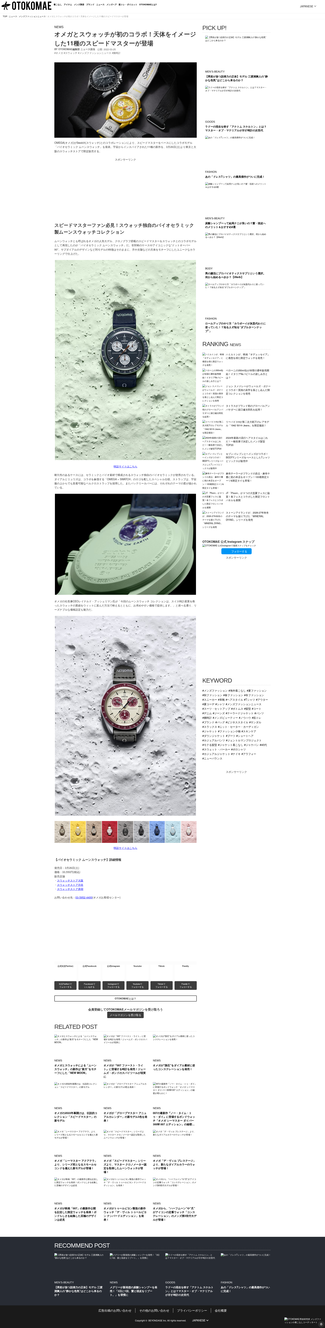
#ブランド (208, 722)
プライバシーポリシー (192, 1310)
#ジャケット (209, 731)
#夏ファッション (257, 690)
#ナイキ (236, 754)
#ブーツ (230, 736)
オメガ (59, 53)
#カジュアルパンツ (213, 740)
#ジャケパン (251, 745)
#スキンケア (248, 731)
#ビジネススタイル (237, 722)
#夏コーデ (208, 704)
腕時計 (117, 53)
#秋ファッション (212, 695)
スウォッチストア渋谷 (70, 885)
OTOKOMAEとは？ (125, 998)
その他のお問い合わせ (154, 1310)
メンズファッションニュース (32, 16)
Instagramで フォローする (113, 985)
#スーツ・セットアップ (216, 708)
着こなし (58, 4)
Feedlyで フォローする (185, 985)
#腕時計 (207, 717)
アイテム (68, 4)
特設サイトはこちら (125, 466)
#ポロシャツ (238, 749)
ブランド (90, 4)
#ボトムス (237, 708)
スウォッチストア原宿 (70, 889)
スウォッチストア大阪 (70, 880)
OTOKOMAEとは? (148, 4)
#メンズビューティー (225, 717)
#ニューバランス (212, 758)
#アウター (262, 699)
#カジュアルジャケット (216, 754)
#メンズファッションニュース (243, 704)
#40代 (263, 745)
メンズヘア (111, 4)
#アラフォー (248, 754)
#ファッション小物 (229, 731)
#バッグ (220, 722)
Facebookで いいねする (90, 985)
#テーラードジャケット (240, 713)
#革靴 (221, 699)
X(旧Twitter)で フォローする (65, 985)
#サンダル (255, 722)
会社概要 (221, 1310)
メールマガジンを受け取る (125, 1015)
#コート (256, 708)
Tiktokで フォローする (161, 985)
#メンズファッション (215, 690)
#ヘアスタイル (234, 699)
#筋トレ (256, 717)
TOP (5, 16)
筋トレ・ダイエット (128, 4)
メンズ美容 (79, 4)
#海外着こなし (237, 690)
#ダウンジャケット (213, 736)
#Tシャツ (249, 699)
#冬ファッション (254, 695)
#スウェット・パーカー (216, 749)
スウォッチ (71, 53)
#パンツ (259, 713)
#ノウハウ (245, 717)
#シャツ (220, 704)
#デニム (207, 713)
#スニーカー (209, 699)
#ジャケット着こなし (230, 745)
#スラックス (209, 727)
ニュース (100, 4)
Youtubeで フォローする (137, 985)
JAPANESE (306, 6)
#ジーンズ (219, 713)
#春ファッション (233, 695)
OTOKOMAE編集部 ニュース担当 (76, 49)
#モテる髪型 (209, 745)
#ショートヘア (245, 736)
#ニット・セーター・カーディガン (238, 727)
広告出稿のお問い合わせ (114, 1310)
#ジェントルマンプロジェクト (244, 740)
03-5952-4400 (83, 897)
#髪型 (247, 708)
